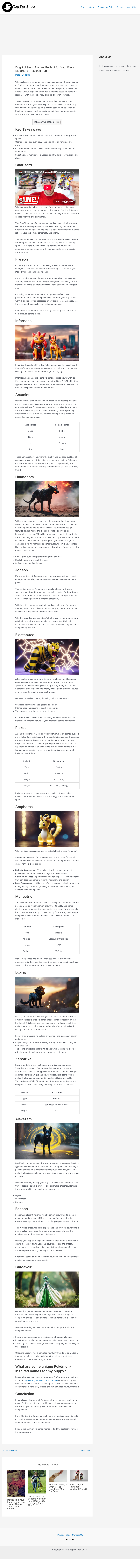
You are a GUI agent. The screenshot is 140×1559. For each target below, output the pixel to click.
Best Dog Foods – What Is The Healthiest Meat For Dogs (58, 1488)
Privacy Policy (63, 1535)
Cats (91, 7)
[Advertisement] (70, 31)
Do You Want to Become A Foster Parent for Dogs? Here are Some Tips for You (37, 1501)
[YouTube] (73, 1539)
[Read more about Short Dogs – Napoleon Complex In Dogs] (79, 1475)
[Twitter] (67, 1539)
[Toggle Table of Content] (57, 122)
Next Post (86, 1450)
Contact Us (77, 1535)
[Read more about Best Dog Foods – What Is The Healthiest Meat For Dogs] (58, 1475)
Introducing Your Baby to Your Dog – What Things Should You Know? (16, 1504)
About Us (131, 7)
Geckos (119, 7)
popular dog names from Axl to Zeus (41, 1380)
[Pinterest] (70, 1539)
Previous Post (9, 1450)
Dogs (83, 7)
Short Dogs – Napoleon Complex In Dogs (78, 1486)
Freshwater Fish (105, 7)
